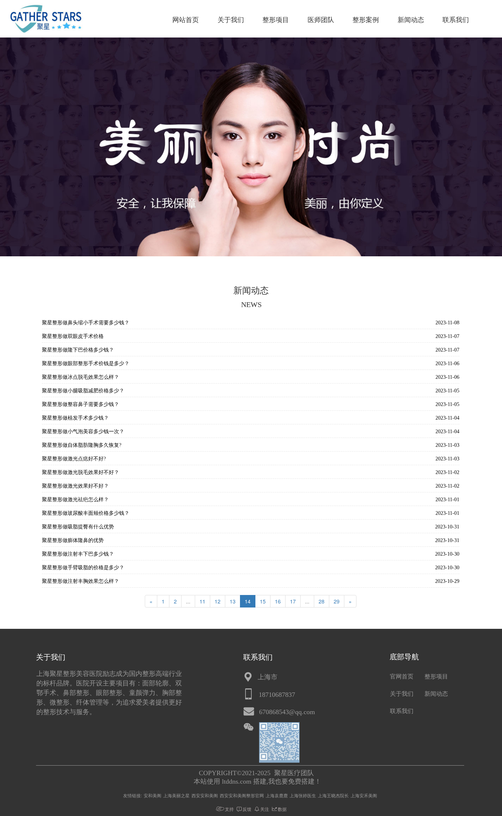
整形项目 (275, 20)
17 (293, 601)
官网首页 (401, 676)
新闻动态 (411, 20)
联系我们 (455, 20)
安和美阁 (152, 795)
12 (217, 601)
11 (202, 601)
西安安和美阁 (204, 795)
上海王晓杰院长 (333, 795)
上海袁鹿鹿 (277, 795)
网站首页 (185, 20)
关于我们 (231, 20)
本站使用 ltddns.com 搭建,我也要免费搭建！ (257, 781)
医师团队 (321, 20)
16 (278, 601)
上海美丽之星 (176, 795)
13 (233, 601)
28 (321, 601)
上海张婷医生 (303, 795)
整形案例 (365, 20)
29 (337, 601)
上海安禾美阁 (364, 795)
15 (263, 601)
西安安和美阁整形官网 (242, 795)
